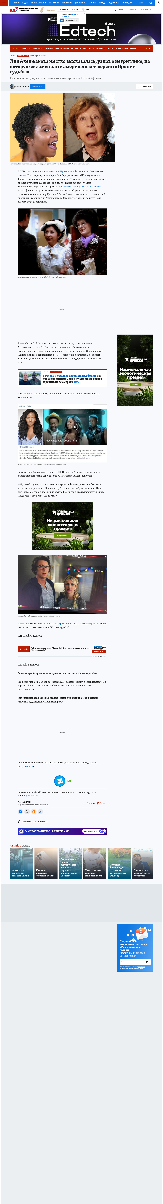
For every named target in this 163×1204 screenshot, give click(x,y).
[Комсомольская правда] (24, 9)
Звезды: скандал (40, 821)
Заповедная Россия (104, 48)
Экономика (81, 3)
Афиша (133, 48)
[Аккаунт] (159, 3)
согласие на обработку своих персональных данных (132, 967)
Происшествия (121, 48)
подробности (25, 689)
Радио (119, 9)
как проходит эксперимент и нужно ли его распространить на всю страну (73, 379)
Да (62, 20)
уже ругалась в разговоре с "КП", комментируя (69, 623)
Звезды (102, 3)
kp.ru (102, 803)
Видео (25, 3)
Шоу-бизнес (27, 821)
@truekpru (32, 795)
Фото (16, 3)
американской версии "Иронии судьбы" (56, 171)
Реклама (131, 9)
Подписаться (38, 86)
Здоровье (114, 3)
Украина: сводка (62, 48)
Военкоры (49, 48)
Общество (67, 3)
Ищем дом (127, 3)
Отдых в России (87, 48)
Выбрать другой (71, 20)
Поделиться (146, 86)
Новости (26, 48)
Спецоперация (38, 3)
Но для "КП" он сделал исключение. (52, 347)
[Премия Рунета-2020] (46, 9)
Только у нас (37, 48)
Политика (54, 3)
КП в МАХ (74, 48)
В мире (92, 3)
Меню (4, 3)
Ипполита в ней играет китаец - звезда (80, 186)
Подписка (145, 9)
